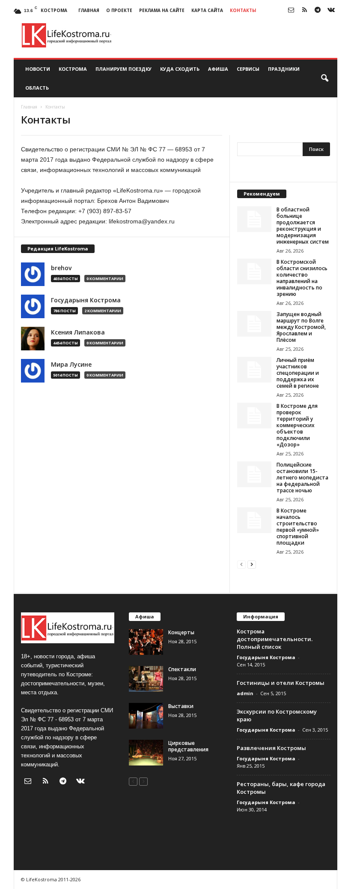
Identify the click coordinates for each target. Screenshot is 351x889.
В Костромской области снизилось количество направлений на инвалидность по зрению (302, 278)
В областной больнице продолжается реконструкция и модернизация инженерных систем (303, 225)
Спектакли (182, 669)
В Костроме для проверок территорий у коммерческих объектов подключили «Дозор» (297, 425)
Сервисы (248, 69)
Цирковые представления (188, 746)
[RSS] (304, 10)
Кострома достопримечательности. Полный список (274, 639)
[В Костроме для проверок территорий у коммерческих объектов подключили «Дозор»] (254, 415)
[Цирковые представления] (146, 752)
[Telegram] (317, 10)
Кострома (73, 69)
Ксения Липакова (78, 332)
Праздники (284, 69)
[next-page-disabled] (143, 781)
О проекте (119, 10)
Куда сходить (179, 69)
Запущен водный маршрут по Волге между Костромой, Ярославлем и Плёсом (301, 327)
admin (245, 693)
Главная (88, 10)
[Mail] (291, 10)
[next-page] (251, 564)
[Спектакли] (146, 679)
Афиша (218, 69)
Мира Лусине (71, 364)
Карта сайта (207, 10)
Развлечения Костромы (271, 748)
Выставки (180, 706)
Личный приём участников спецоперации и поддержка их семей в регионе (298, 372)
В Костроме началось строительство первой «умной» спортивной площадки (298, 526)
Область (37, 87)
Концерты (181, 632)
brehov (61, 268)
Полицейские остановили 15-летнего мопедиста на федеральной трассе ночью (302, 477)
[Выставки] (146, 716)
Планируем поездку (123, 69)
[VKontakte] (331, 10)
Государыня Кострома (86, 300)
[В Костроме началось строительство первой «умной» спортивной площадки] (254, 520)
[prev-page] (241, 564)
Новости (37, 69)
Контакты (243, 10)
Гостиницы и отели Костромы (280, 683)
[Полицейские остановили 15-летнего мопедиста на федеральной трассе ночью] (254, 474)
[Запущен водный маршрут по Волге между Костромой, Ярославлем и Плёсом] (254, 324)
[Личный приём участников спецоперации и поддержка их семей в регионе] (254, 370)
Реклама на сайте (161, 10)
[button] (324, 78)
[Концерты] (146, 642)
